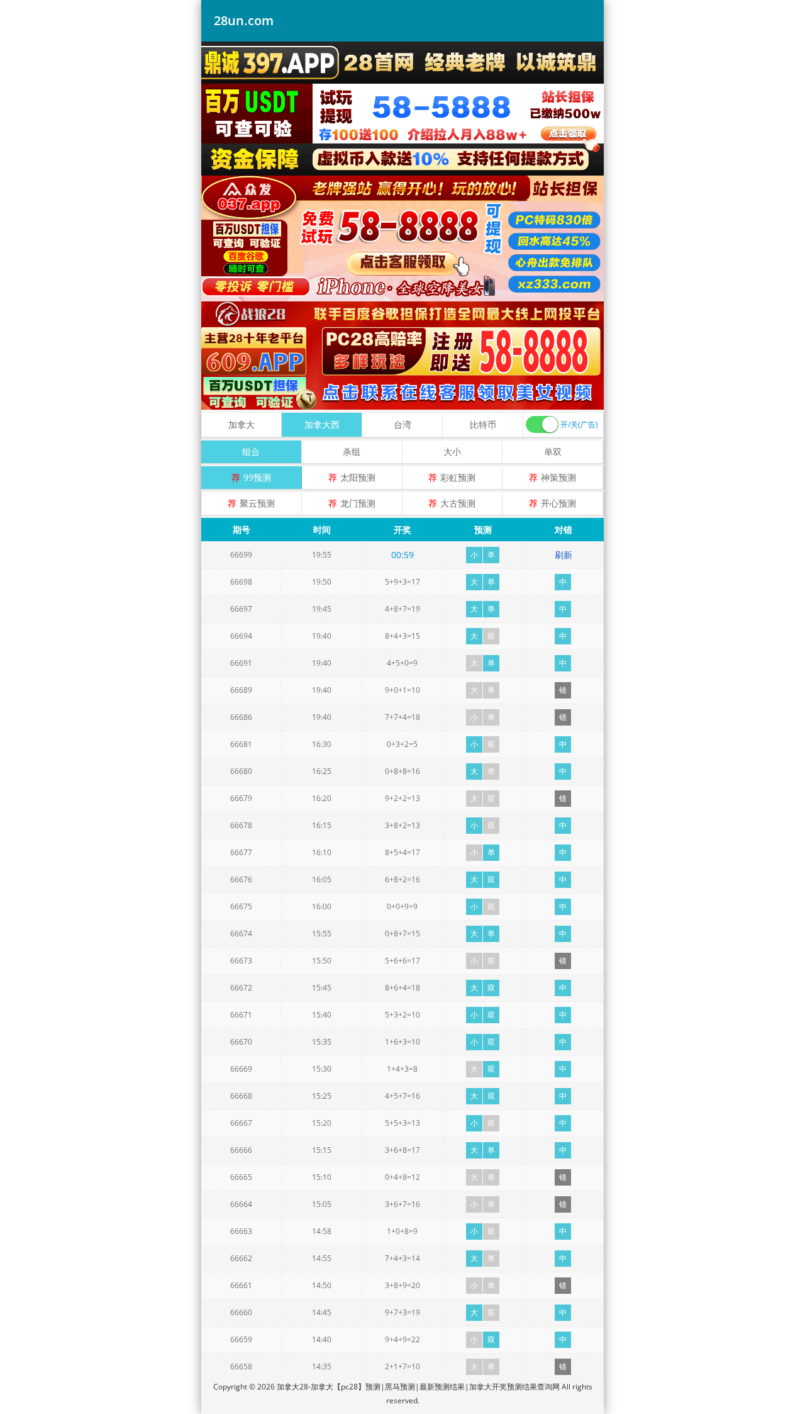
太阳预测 (357, 477)
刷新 (563, 555)
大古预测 (457, 503)
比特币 (483, 424)
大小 (452, 451)
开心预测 (558, 503)
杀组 (351, 451)
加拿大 (241, 424)
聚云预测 (257, 503)
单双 (553, 451)
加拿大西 (322, 424)
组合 (251, 451)
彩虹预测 (457, 477)
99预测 (257, 477)
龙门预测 (357, 503)
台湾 (402, 424)
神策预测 (558, 477)
